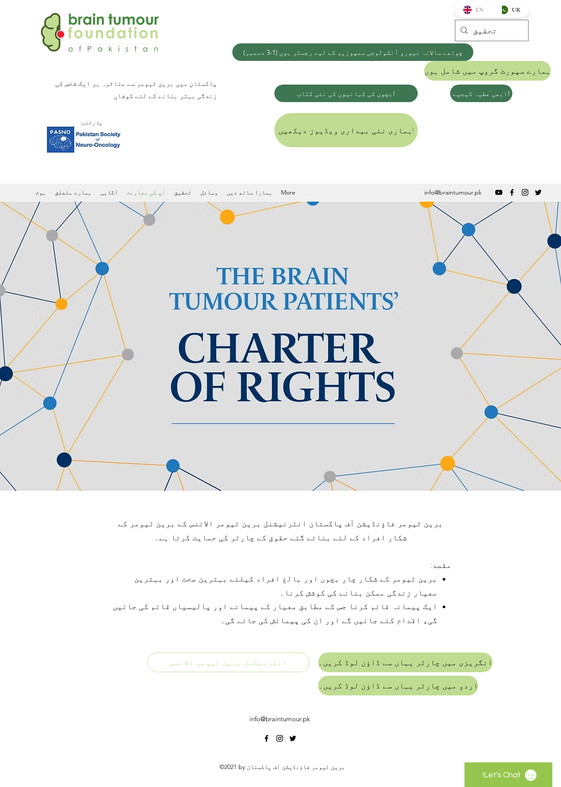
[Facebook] (512, 192)
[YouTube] (498, 192)
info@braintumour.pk (453, 192)
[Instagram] (525, 192)
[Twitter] (538, 192)
